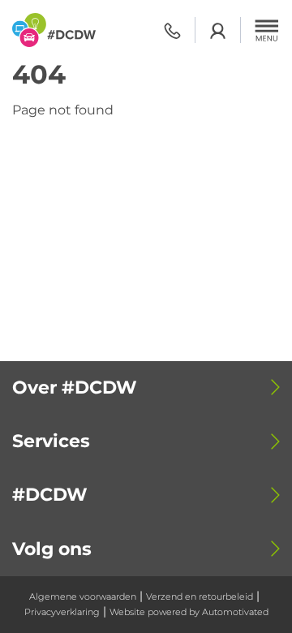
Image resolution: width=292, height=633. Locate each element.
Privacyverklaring (62, 612)
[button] (267, 30)
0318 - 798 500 (172, 30)
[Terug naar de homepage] (54, 30)
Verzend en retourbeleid (199, 596)
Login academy (217, 30)
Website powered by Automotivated (189, 612)
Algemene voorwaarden (82, 596)
